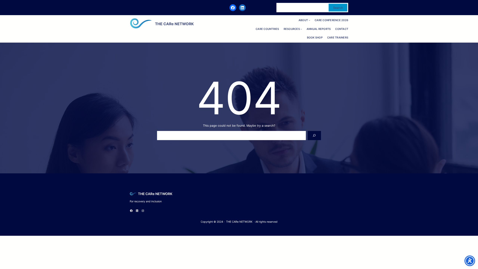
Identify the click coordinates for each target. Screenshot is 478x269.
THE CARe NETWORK (155, 194)
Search (338, 8)
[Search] (314, 135)
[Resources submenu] (301, 29)
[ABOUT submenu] (309, 20)
